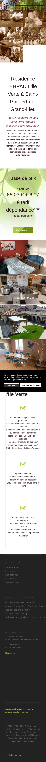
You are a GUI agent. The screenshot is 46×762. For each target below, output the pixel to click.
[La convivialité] (11, 53)
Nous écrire (10, 653)
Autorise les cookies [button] (31, 385)
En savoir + (23, 230)
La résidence (12, 567)
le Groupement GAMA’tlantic (19, 602)
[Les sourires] (34, 18)
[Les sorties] (11, 18)
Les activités (11, 575)
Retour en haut (15, 755)
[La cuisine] (11, 36)
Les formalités (12, 582)
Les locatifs (11, 578)
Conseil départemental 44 (18, 609)
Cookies (24, 712)
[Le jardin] (34, 36)
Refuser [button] (11, 385)
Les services (11, 571)
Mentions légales (13, 709)
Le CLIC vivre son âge (16, 613)
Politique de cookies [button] (17, 379)
